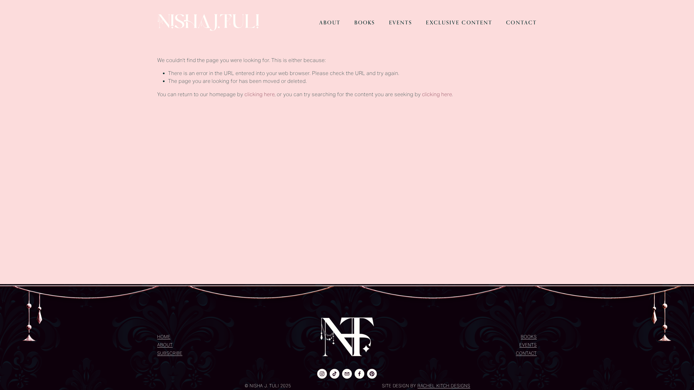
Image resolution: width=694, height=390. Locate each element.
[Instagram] (322, 374)
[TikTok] (334, 374)
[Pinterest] (372, 374)
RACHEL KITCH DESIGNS (443, 386)
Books (364, 22)
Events (400, 22)
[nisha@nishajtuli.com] (347, 374)
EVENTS (528, 345)
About (329, 22)
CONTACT (526, 353)
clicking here (260, 94)
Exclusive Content (459, 22)
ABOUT (165, 345)
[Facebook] (359, 374)
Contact (521, 22)
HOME (164, 337)
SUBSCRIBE (169, 353)
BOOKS (529, 337)
